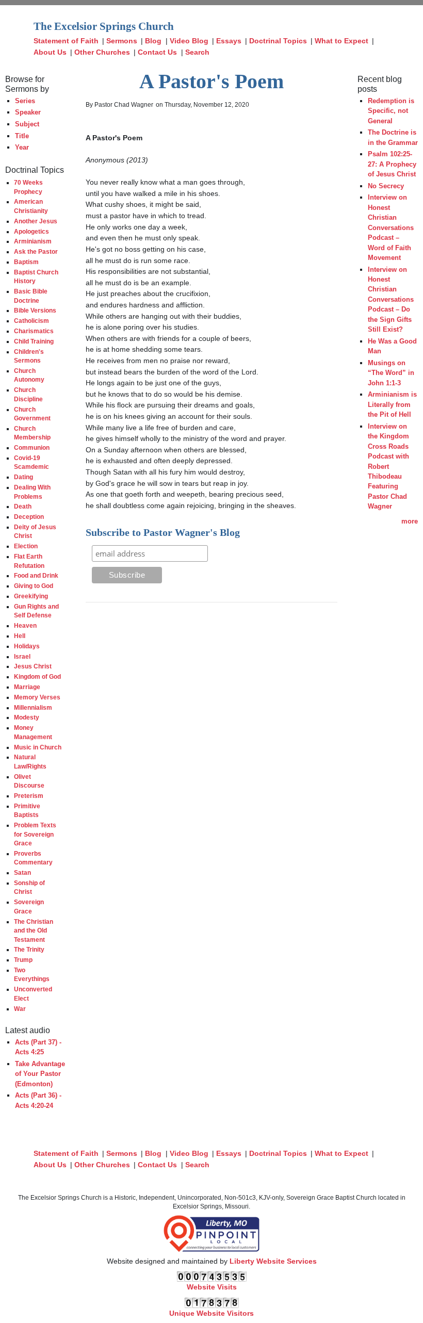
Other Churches (102, 52)
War (20, 1008)
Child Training (34, 341)
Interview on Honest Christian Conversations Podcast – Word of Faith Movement (391, 227)
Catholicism (31, 320)
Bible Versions (35, 310)
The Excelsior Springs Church (104, 26)
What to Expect (341, 41)
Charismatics (34, 331)
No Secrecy (386, 186)
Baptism (26, 261)
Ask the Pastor (36, 251)
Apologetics (31, 231)
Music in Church (37, 747)
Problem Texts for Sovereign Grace (35, 834)
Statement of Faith (66, 41)
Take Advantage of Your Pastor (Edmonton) (40, 1074)
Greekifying (31, 596)
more (409, 521)
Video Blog (189, 41)
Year (22, 147)
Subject (27, 124)
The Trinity (29, 949)
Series (25, 101)
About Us (50, 52)
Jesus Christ (33, 666)
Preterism (28, 795)
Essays (228, 41)
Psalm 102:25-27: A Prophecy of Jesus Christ (392, 164)
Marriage (27, 686)
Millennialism (33, 707)
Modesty (26, 717)
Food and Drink (36, 575)
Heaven (25, 625)
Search (197, 52)
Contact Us (157, 52)
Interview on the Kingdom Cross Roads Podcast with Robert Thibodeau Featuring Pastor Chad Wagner (388, 466)
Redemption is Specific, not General (391, 111)
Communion (32, 447)
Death (22, 506)
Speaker (28, 112)
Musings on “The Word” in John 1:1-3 (391, 373)
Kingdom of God (37, 676)
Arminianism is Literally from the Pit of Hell (392, 404)
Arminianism (33, 241)
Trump (23, 959)
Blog (153, 41)
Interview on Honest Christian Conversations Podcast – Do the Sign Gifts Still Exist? (391, 300)
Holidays (27, 646)
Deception (29, 516)
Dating (23, 476)
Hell (19, 635)
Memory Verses (37, 697)
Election (26, 546)
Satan (22, 872)
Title (22, 136)
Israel (22, 656)
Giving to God (33, 585)
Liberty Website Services (273, 1261)
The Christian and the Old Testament (33, 930)
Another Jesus (35, 221)
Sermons (121, 41)
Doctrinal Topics (278, 41)
